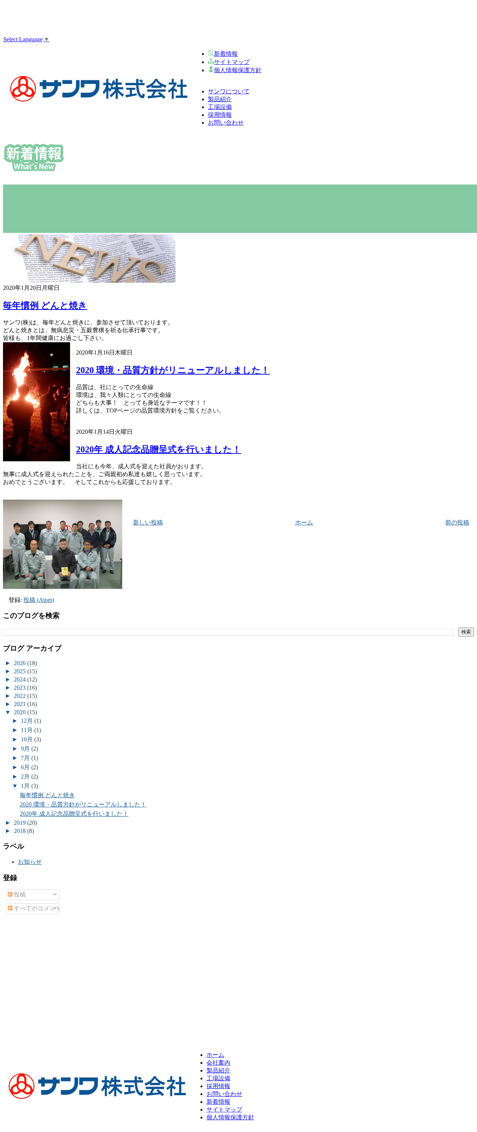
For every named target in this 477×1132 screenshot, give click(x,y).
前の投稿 (457, 522)
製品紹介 (218, 1070)
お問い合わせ (224, 1094)
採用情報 (218, 1086)
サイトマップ (232, 62)
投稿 (19, 894)
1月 (26, 786)
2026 (20, 663)
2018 (20, 831)
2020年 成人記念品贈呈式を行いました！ (158, 449)
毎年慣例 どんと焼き (45, 305)
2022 (20, 696)
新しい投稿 (148, 522)
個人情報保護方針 (238, 70)
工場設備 (218, 1078)
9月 (26, 748)
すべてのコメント (36, 908)
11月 (27, 730)
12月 (27, 721)
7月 (26, 758)
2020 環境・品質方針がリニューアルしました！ (173, 370)
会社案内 (218, 1062)
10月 (27, 739)
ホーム (304, 522)
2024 (20, 679)
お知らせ (30, 862)
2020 (20, 712)
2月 (26, 776)
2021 (20, 704)
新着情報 (226, 54)
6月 (26, 767)
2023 (20, 687)
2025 (20, 671)
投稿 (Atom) (38, 600)
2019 (20, 823)
